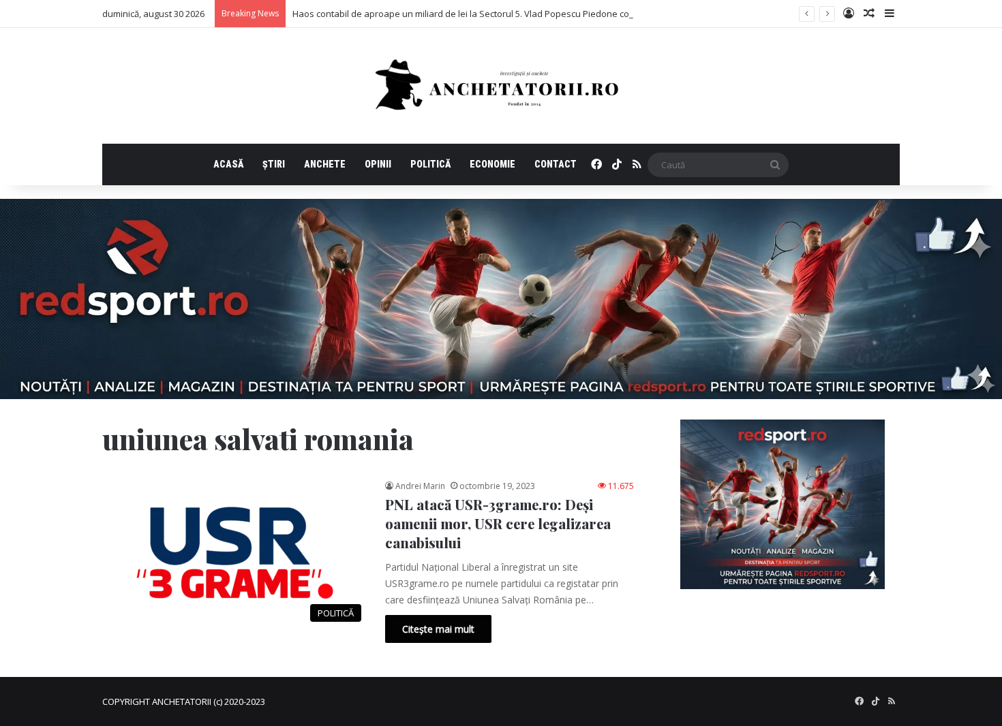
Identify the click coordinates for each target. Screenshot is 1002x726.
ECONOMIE (492, 164)
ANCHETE (325, 164)
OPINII (378, 164)
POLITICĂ (430, 164)
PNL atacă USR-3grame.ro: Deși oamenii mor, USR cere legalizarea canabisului (498, 523)
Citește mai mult (438, 628)
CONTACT (555, 164)
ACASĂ (228, 164)
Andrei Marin (420, 486)
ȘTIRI (273, 164)
